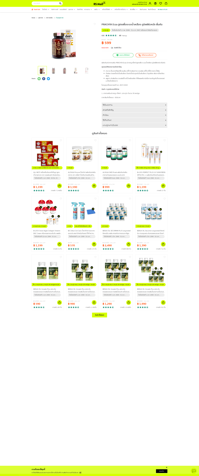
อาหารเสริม (49, 18)
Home (33, 18)
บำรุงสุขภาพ (59, 18)
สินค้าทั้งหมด (99, 315)
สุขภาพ (40, 18)
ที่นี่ (80, 473)
